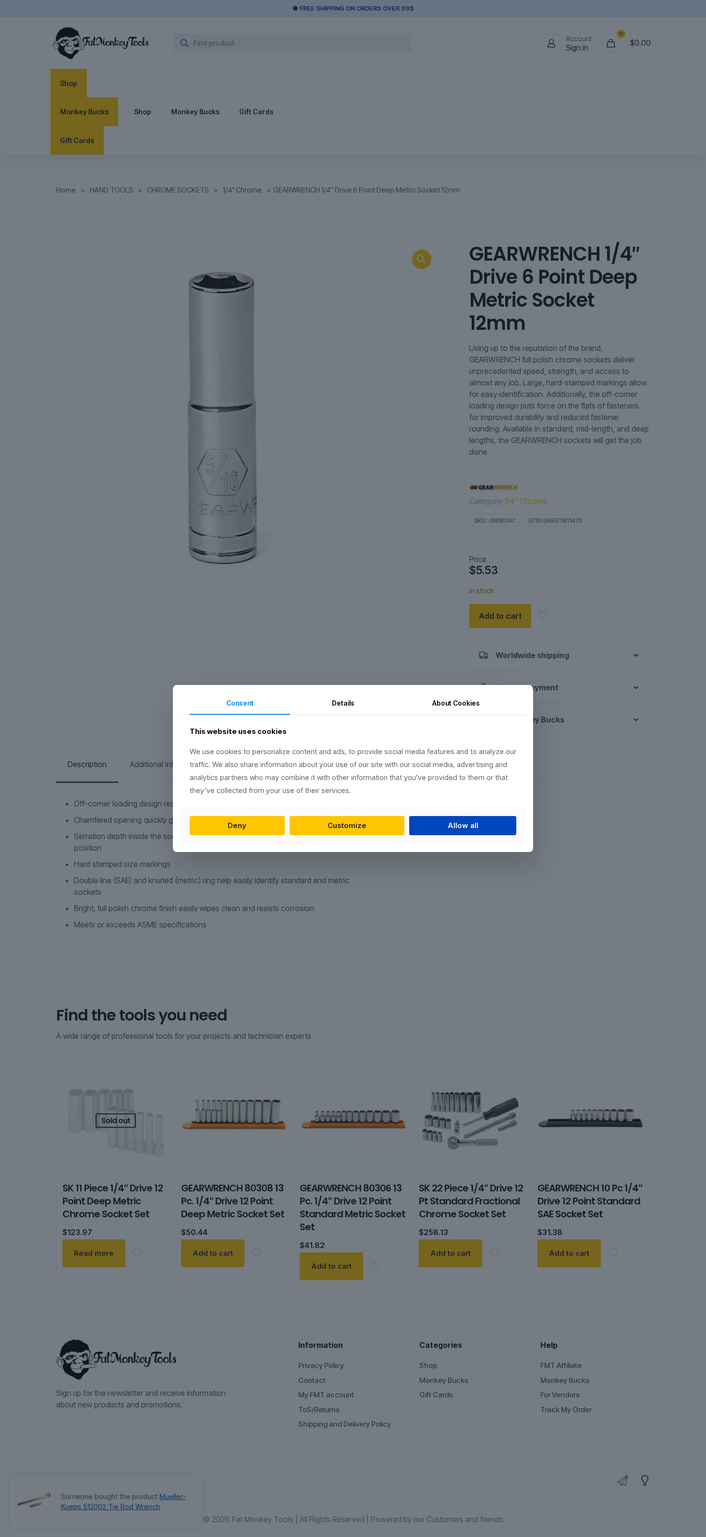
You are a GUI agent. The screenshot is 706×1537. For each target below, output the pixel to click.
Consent (240, 703)
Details (343, 703)
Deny (237, 825)
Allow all (463, 825)
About (456, 703)
